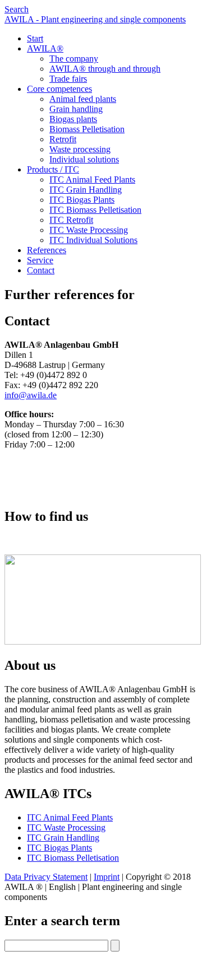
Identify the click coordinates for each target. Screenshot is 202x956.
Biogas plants (73, 119)
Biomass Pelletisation (87, 129)
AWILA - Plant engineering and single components (95, 19)
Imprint (107, 877)
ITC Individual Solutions (93, 240)
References (46, 250)
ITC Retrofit (71, 220)
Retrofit (62, 139)
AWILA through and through (104, 68)
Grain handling (76, 109)
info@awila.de (30, 395)
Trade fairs (68, 78)
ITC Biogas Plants (81, 199)
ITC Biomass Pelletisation (95, 209)
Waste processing (80, 149)
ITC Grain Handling (85, 189)
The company (73, 58)
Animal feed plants (82, 99)
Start (35, 38)
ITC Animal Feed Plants (92, 179)
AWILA (45, 48)
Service (40, 260)
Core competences (59, 89)
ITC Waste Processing (88, 230)
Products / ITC (53, 169)
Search (16, 9)
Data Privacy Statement (46, 877)
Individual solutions (84, 159)
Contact (40, 270)
